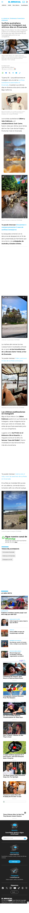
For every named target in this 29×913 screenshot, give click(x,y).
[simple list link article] (14, 603)
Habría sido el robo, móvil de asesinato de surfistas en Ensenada (14, 476)
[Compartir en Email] (16, 72)
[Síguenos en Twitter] (7, 888)
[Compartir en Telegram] (13, 72)
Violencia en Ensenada (9, 556)
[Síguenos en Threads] (23, 888)
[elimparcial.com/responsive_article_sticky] (28, 903)
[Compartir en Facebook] (6, 72)
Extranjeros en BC (7, 559)
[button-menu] (2, 2)
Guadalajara (24, 5)
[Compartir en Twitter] (9, 72)
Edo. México (16, 5)
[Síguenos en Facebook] (3, 888)
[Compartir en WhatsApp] (3, 72)
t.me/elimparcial (14, 877)
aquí (16, 542)
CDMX (9, 5)
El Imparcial (5, 18)
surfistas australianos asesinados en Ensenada (13, 82)
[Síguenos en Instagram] (11, 888)
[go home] (14, 898)
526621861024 (14, 854)
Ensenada (13, 18)
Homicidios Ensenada (8, 552)
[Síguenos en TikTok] (19, 888)
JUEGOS (4, 5)
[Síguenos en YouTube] (15, 888)
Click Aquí (14, 861)
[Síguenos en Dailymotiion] (26, 888)
